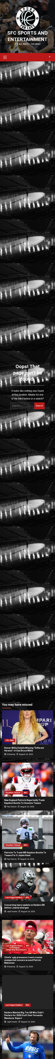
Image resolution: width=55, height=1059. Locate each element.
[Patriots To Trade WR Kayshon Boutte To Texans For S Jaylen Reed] (27, 832)
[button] (5, 57)
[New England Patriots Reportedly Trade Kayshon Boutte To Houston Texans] (27, 780)
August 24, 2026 (26, 754)
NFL (25, 792)
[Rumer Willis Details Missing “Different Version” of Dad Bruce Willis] (27, 727)
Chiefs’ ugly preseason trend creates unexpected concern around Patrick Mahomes (23, 960)
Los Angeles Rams (14, 945)
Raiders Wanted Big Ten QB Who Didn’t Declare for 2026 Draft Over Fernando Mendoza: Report (24, 1015)
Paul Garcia (11, 806)
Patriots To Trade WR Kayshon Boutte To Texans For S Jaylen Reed (25, 854)
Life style (10, 740)
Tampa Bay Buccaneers (16, 949)
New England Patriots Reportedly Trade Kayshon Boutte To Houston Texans (24, 802)
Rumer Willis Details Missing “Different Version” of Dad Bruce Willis (24, 749)
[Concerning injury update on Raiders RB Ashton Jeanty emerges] (27, 884)
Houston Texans (13, 792)
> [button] (49, 57)
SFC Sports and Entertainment (27, 36)
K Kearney (11, 754)
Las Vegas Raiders (14, 897)
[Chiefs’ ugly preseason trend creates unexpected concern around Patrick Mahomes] (27, 937)
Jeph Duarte (12, 911)
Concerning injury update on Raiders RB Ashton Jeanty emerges (24, 906)
